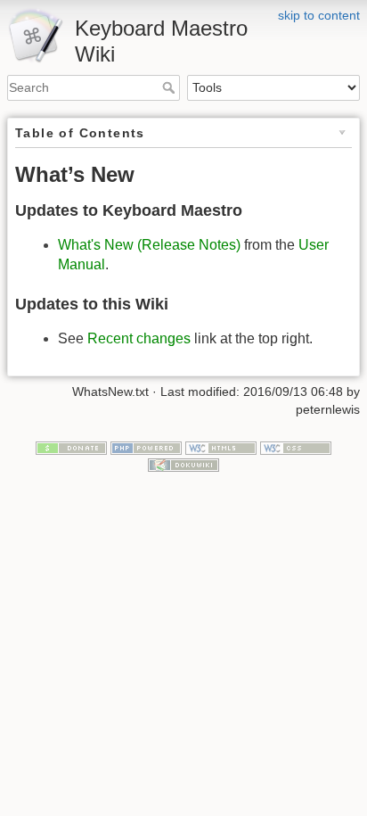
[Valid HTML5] (221, 447)
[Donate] (71, 447)
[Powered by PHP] (146, 447)
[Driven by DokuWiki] (183, 464)
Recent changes (139, 338)
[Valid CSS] (295, 447)
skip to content (319, 15)
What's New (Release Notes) (149, 244)
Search (170, 87)
